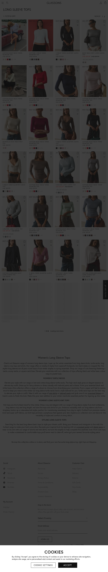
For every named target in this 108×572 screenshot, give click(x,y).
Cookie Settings (43, 565)
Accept (67, 565)
